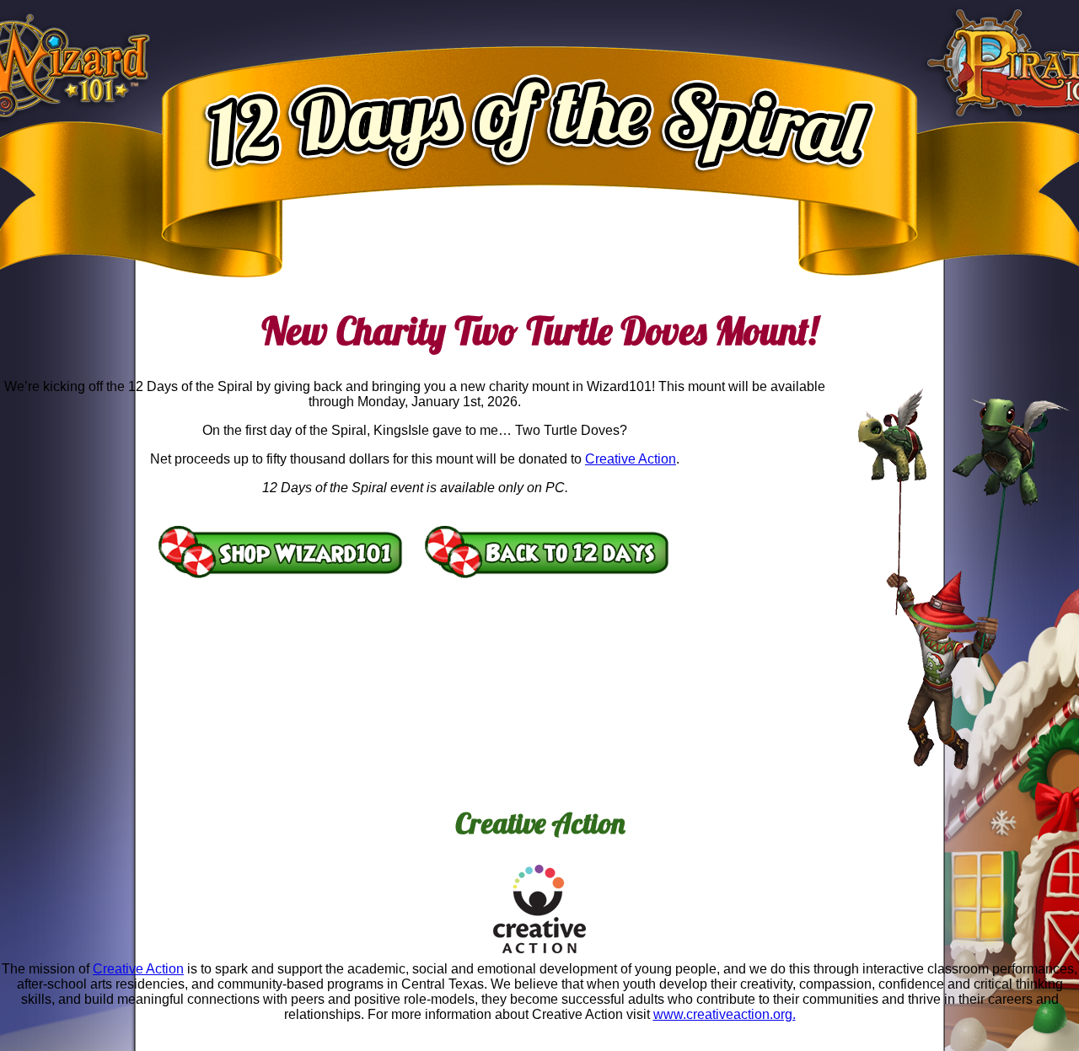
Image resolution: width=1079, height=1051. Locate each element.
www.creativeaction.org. (724, 1014)
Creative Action (630, 459)
